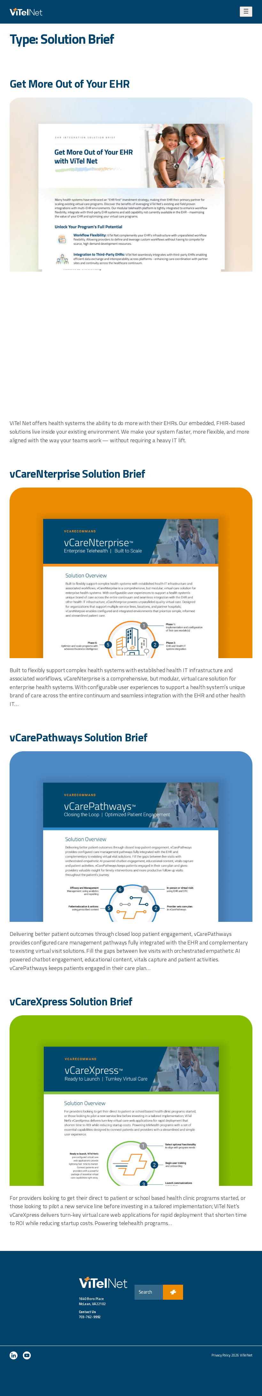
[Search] (173, 1292)
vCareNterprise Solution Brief (77, 474)
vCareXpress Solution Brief (71, 1001)
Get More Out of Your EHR (69, 84)
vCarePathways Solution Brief (78, 737)
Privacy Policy (221, 1355)
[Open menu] (246, 11)
